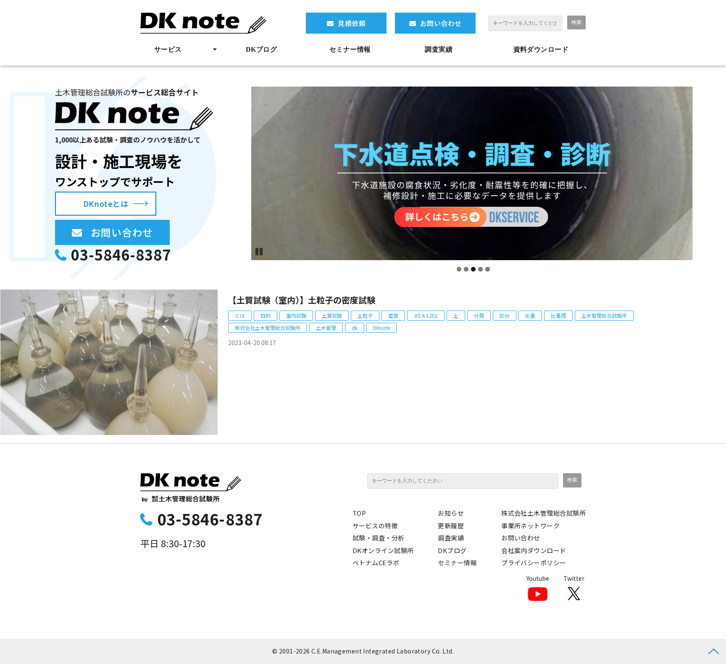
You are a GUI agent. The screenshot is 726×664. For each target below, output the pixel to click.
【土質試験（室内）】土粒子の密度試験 (301, 300)
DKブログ (261, 49)
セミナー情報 (350, 49)
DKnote (381, 327)
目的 (265, 315)
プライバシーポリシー (533, 562)
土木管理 (326, 327)
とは (240, 315)
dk (355, 327)
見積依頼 (352, 23)
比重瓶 (558, 315)
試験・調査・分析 (378, 537)
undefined (238, 173)
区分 (505, 315)
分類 (479, 315)
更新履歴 (451, 525)
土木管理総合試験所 (604, 315)
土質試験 (332, 315)
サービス (168, 49)
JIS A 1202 (426, 315)
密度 (393, 315)
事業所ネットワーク (530, 525)
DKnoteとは (105, 203)
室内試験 (296, 315)
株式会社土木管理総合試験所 (267, 327)
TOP (359, 513)
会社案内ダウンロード (533, 550)
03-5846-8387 (121, 254)
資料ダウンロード (541, 49)
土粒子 (365, 315)
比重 (530, 315)
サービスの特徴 (375, 525)
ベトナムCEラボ (376, 562)
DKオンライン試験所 (383, 550)
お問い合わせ (441, 23)
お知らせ (451, 513)
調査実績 (438, 49)
